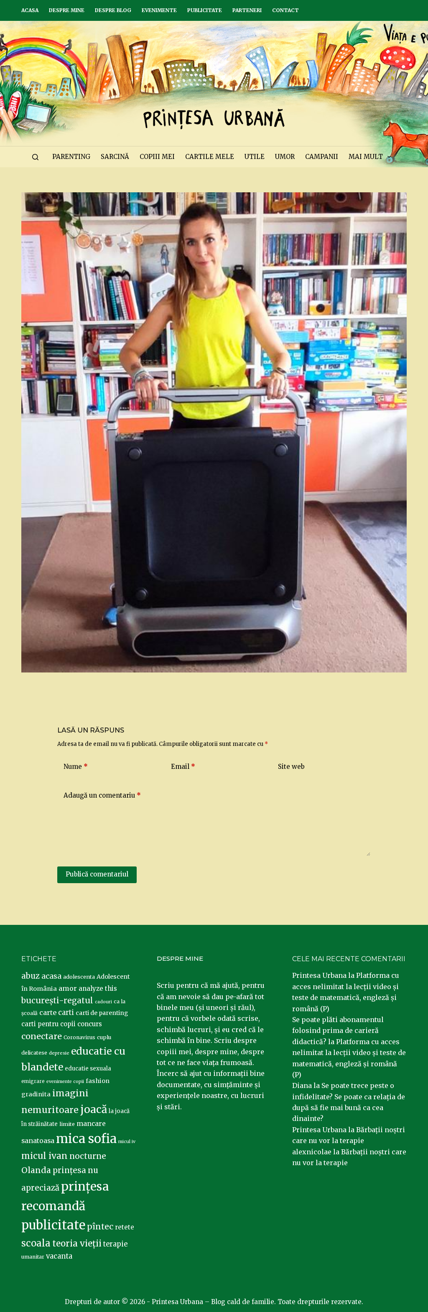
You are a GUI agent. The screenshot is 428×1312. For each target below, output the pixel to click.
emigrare (33, 1081)
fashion (98, 1081)
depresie (59, 1053)
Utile (255, 157)
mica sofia (86, 1138)
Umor (285, 157)
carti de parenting (102, 1013)
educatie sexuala (88, 1068)
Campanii (321, 157)
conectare (41, 1036)
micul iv (126, 1141)
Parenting (71, 157)
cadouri (103, 1002)
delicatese (34, 1053)
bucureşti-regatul (57, 1000)
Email (183, 767)
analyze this (98, 988)
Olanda (36, 1170)
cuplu (104, 1037)
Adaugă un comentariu (102, 795)
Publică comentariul (97, 874)
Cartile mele (209, 157)
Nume (76, 767)
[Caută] (35, 157)
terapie (115, 1244)
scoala (36, 1243)
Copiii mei (157, 157)
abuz (30, 976)
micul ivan (44, 1156)
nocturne (87, 1156)
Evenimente (159, 10)
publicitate (53, 1225)
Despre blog (113, 10)
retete (124, 1227)
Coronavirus (79, 1037)
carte (47, 1012)
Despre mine (66, 10)
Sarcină (115, 157)
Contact (285, 10)
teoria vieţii (77, 1243)
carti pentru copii (48, 1024)
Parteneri (247, 10)
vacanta (59, 1256)
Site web (291, 767)
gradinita (36, 1094)
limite (67, 1124)
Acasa (29, 10)
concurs (89, 1024)
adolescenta (79, 976)
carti (66, 1012)
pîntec (100, 1226)
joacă (93, 1109)
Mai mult (366, 157)
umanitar (32, 1257)
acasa (51, 976)
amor (68, 988)
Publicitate (204, 10)
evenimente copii (65, 1081)
